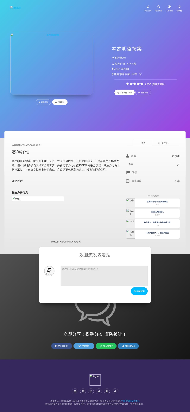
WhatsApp (108, 346)
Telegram (130, 346)
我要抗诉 (144, 92)
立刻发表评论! (139, 291)
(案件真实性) (158, 84)
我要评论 (61, 102)
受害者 (165, 142)
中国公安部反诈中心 (130, 400)
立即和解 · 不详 (126, 92)
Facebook (63, 346)
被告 (143, 142)
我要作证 (44, 102)
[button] (148, 8)
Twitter (85, 346)
